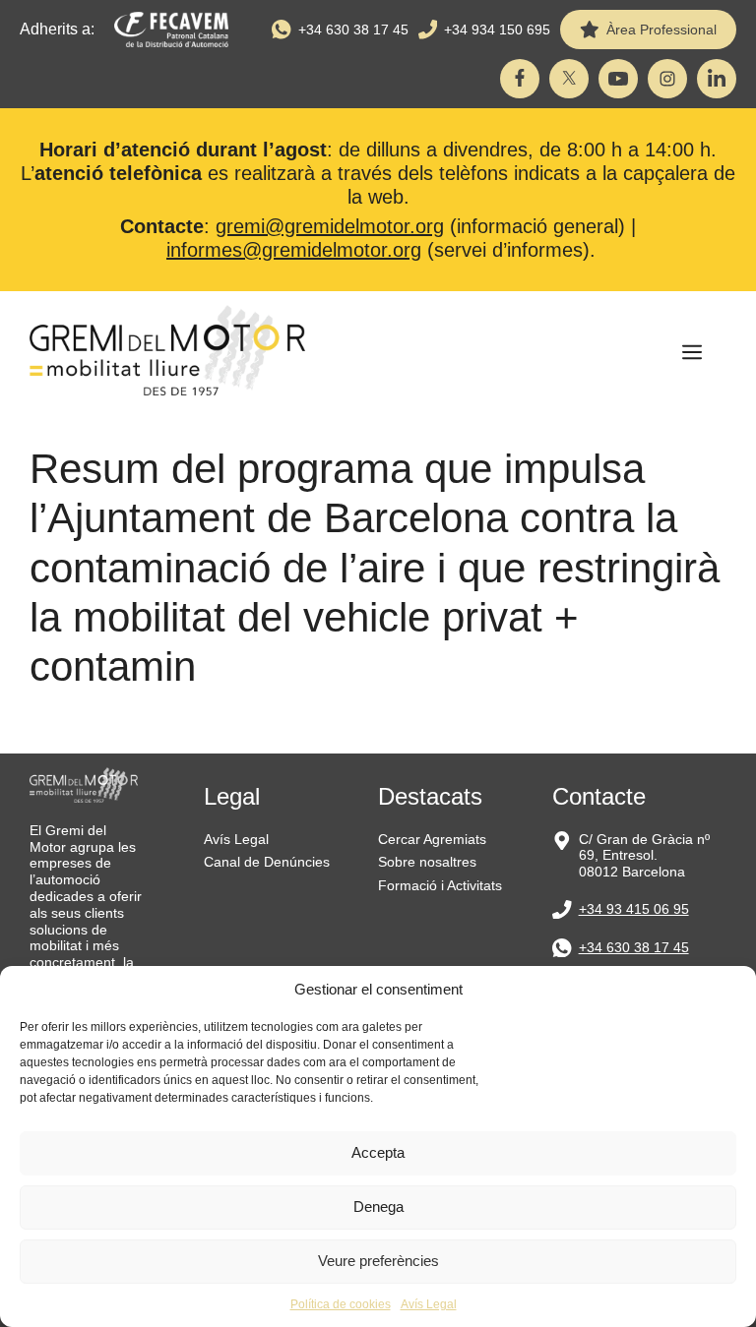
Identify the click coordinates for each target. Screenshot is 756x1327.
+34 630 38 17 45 (353, 29)
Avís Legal (429, 1304)
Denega (378, 1206)
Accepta (378, 1152)
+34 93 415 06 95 (634, 909)
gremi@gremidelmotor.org (330, 226)
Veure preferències (378, 1260)
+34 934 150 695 (497, 29)
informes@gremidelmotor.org (293, 250)
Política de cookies (340, 1304)
